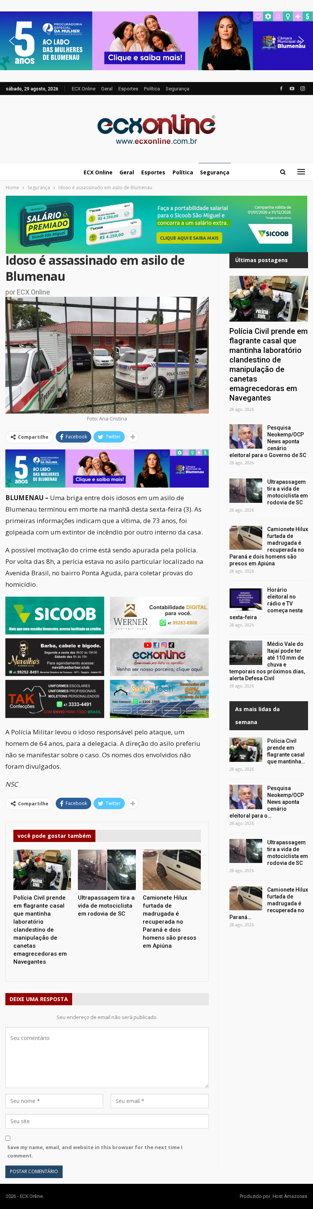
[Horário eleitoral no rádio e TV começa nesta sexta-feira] (245, 598)
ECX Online (83, 89)
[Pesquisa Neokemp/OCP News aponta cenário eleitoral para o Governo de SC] (245, 436)
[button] (156, 41)
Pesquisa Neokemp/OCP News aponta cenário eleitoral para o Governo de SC (267, 441)
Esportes (128, 89)
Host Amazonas (290, 1196)
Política (152, 89)
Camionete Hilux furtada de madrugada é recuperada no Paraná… (268, 903)
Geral (107, 89)
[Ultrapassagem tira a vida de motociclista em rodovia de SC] (107, 870)
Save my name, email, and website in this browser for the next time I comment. (94, 1151)
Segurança (177, 89)
